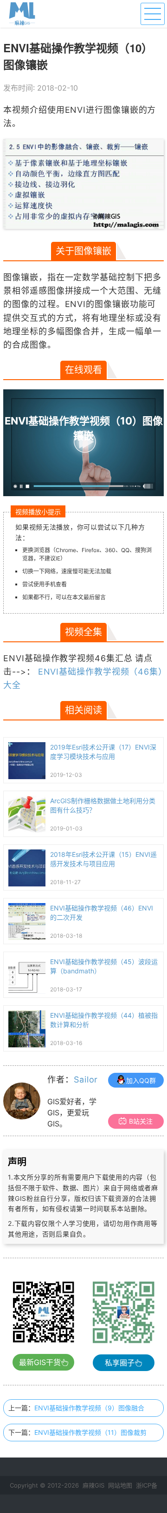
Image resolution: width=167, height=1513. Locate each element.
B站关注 (141, 1121)
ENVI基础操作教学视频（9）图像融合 (89, 1408)
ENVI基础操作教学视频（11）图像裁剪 (90, 1432)
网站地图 (120, 1485)
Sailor (86, 1079)
